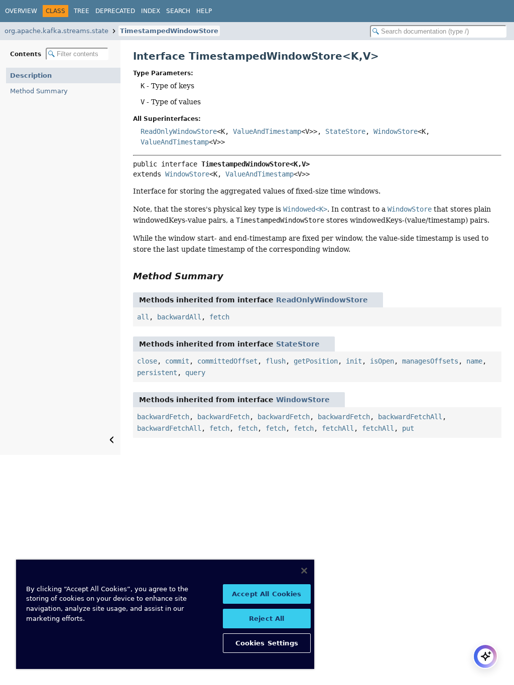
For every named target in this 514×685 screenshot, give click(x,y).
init (354, 361)
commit (177, 361)
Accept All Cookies (266, 594)
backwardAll (179, 317)
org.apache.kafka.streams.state (56, 31)
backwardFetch (163, 417)
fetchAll (338, 428)
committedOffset (227, 361)
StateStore (345, 131)
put (408, 428)
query (195, 373)
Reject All (266, 618)
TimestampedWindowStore (169, 31)
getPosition (316, 361)
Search (178, 11)
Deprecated (115, 11)
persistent (157, 373)
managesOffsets (430, 361)
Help (204, 11)
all (143, 317)
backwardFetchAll (410, 417)
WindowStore (395, 131)
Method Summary (39, 91)
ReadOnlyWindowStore (179, 131)
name (474, 361)
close (147, 361)
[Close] (304, 571)
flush (276, 361)
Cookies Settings (266, 643)
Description (31, 75)
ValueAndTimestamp (267, 131)
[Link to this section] (230, 276)
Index (150, 11)
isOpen (382, 361)
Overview (21, 11)
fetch (219, 317)
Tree (81, 11)
